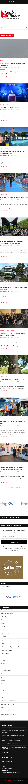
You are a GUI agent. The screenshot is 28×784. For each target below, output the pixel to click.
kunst (2, 640)
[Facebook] (9, 2)
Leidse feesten (5, 653)
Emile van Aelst (5, 67)
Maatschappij (4, 657)
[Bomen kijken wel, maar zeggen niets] (14, 364)
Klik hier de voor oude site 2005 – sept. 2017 (11, 520)
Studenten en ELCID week (7, 704)
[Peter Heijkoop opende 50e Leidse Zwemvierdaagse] (14, 136)
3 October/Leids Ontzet (7, 613)
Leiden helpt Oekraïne (6, 650)
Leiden (3, 643)
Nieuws (3, 673)
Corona (3, 623)
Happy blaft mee (5, 633)
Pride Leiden (4, 684)
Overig (2, 677)
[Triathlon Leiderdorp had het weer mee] (14, 182)
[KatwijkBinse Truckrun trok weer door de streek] (14, 272)
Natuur (3, 667)
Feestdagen (4, 630)
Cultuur (3, 626)
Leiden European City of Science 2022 (10, 647)
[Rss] (18, 2)
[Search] (26, 27)
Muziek (3, 663)
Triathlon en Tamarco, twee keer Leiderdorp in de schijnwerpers (11, 242)
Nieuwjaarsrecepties (6, 670)
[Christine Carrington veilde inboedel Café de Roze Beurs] (14, 318)
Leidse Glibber (8, 780)
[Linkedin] (13, 2)
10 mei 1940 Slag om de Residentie (10, 609)
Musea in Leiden (5, 660)
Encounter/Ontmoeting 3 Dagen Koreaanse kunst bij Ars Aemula (11, 468)
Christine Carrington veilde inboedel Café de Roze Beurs (12, 334)
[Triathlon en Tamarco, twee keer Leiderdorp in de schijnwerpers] (14, 226)
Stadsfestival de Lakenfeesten (8, 700)
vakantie (3, 707)
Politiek (3, 680)
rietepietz (4, 730)
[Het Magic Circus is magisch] (14, 92)
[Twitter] (11, 2)
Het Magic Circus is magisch (9, 107)
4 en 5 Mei (3, 616)
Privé (2, 687)
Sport (2, 697)
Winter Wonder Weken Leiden (8, 714)
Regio (2, 690)
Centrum (3, 620)
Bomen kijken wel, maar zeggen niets (13, 379)
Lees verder (3, 76)
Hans (3, 735)
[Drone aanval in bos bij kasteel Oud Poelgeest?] (14, 48)
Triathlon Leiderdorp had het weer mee (14, 197)
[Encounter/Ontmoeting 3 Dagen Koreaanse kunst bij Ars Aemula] (14, 452)
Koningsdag (4, 636)
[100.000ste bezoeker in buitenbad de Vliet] (14, 407)
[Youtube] (16, 2)
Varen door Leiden (5, 711)
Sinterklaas (4, 694)
